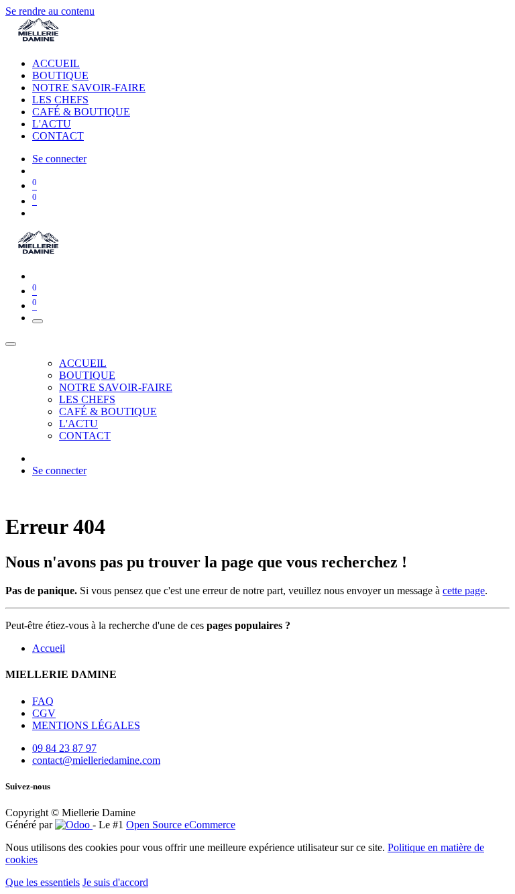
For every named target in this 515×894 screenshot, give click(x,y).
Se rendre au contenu (50, 11)
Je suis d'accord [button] (115, 882)
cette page (464, 590)
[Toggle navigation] (37, 321)
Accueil (48, 648)
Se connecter (59, 158)
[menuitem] (56, 63)
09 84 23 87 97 (64, 748)
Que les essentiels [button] (42, 882)
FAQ (43, 701)
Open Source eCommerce (180, 824)
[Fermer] (10, 344)
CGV (44, 713)
